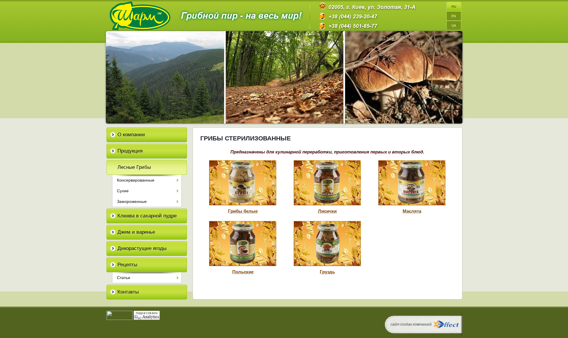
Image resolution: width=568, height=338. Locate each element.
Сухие (123, 190)
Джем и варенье (136, 232)
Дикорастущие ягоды (142, 248)
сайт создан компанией (411, 324)
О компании (131, 134)
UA (453, 25)
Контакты (128, 292)
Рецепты (127, 264)
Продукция (130, 151)
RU (453, 6)
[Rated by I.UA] (119, 318)
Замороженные (132, 201)
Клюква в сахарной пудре (147, 216)
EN (453, 16)
